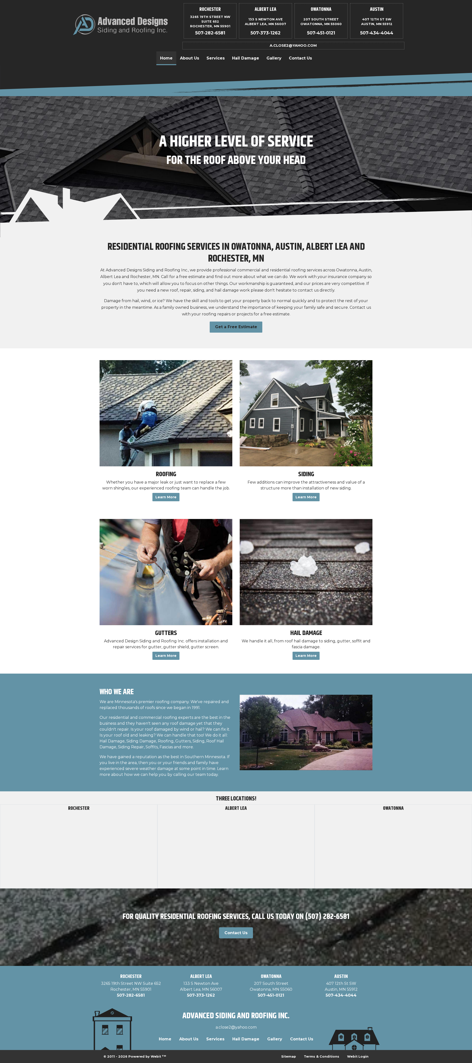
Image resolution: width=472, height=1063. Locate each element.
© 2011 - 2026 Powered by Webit (134, 1056)
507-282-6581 (210, 32)
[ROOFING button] (166, 413)
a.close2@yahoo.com (293, 45)
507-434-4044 (376, 32)
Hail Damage (245, 58)
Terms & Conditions (321, 1056)
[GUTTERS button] (166, 572)
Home (168, 58)
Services (215, 58)
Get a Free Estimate (236, 327)
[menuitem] (166, 58)
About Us (189, 58)
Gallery (273, 58)
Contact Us (300, 58)
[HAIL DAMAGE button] (306, 572)
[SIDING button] (306, 413)
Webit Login (358, 1056)
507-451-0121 (321, 32)
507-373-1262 (265, 32)
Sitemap (288, 1056)
